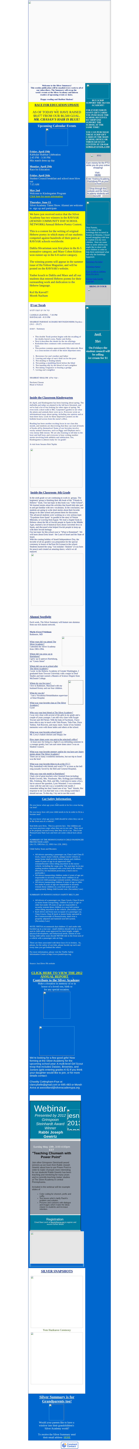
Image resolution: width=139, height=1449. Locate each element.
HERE (67, 1437)
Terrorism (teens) (93, 267)
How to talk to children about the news (96, 272)
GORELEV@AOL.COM (98, 147)
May (98, 341)
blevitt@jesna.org (58, 1222)
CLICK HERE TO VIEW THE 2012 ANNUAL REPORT (56, 974)
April (98, 334)
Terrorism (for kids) (94, 262)
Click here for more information (46, 196)
